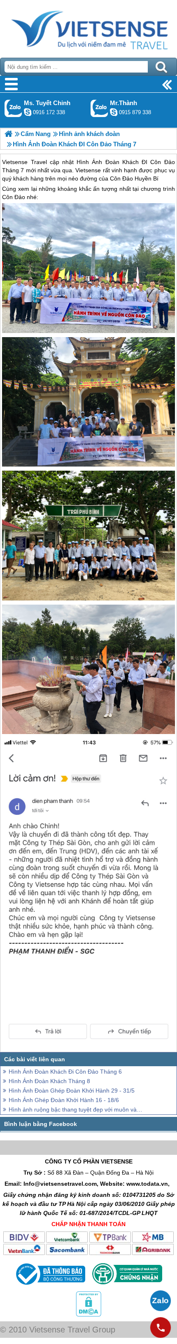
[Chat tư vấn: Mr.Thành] (113, 112)
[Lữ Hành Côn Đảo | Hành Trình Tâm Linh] (8, 134)
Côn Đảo (13, 197)
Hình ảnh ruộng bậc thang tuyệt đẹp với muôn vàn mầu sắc (76, 1109)
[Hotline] (160, 1327)
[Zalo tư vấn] (160, 1300)
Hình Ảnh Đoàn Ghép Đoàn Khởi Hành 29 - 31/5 (72, 1090)
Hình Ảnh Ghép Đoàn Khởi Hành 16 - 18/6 (64, 1100)
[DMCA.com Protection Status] (88, 1314)
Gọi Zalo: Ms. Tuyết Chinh (13, 108)
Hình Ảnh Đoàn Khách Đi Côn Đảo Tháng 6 (65, 1071)
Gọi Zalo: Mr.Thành (99, 108)
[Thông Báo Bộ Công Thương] (49, 1286)
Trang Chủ (88, 27)
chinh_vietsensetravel (27, 112)
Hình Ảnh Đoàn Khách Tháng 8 (49, 1081)
